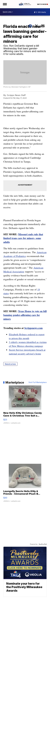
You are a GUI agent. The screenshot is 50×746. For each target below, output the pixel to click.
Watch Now (42, 4)
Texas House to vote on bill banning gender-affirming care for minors (25, 315)
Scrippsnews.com (33, 328)
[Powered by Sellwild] (43, 544)
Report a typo (10, 364)
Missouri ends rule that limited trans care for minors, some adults (23, 238)
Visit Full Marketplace (37, 382)
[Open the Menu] (4, 4)
